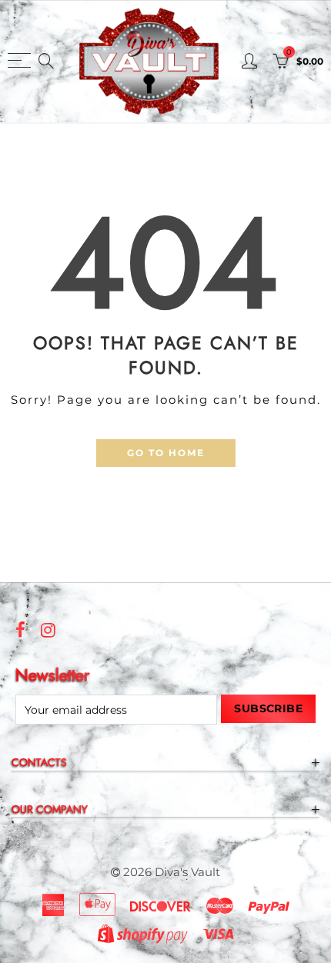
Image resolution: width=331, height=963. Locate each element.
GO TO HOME (166, 452)
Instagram (48, 629)
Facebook (20, 629)
